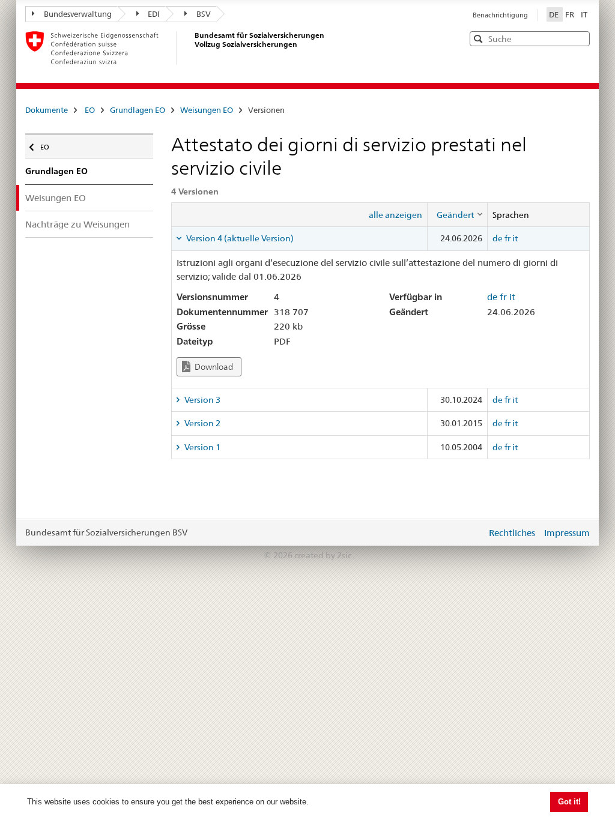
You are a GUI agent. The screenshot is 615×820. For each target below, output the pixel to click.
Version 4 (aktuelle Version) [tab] (239, 238)
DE (554, 14)
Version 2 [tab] (201, 423)
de (497, 238)
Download (213, 367)
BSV (203, 14)
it (515, 238)
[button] (579, 38)
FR (570, 14)
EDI (154, 14)
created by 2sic (322, 555)
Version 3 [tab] (201, 400)
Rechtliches (512, 532)
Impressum (567, 532)
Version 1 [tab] (201, 447)
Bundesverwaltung (78, 14)
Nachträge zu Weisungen (77, 224)
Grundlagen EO (137, 110)
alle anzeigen (395, 215)
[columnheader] (457, 214)
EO (90, 110)
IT (584, 14)
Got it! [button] (569, 801)
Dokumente (46, 110)
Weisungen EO (206, 110)
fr (507, 238)
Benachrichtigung (500, 15)
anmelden (468, 532)
